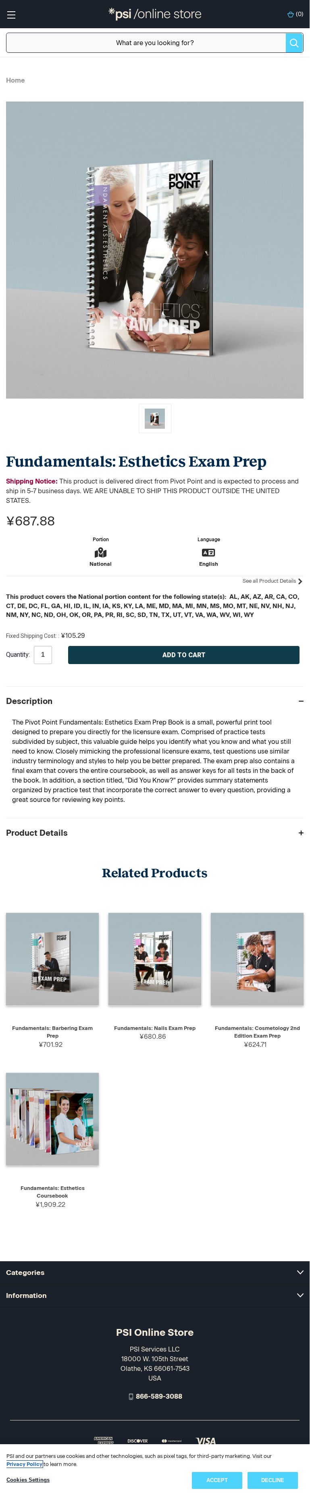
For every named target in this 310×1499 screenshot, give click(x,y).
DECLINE (273, 1480)
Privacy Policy (24, 1464)
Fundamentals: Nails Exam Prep (155, 1028)
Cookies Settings (28, 1480)
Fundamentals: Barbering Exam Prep (52, 1032)
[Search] (294, 42)
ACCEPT (217, 1480)
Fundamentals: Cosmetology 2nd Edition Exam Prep (257, 1032)
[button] (155, 701)
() (300, 14)
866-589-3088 (159, 1396)
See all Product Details (270, 581)
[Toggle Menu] (11, 14)
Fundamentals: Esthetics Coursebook (53, 1192)
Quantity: (18, 655)
